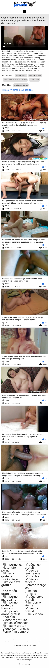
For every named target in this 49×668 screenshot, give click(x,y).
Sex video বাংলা (14, 641)
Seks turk (43, 641)
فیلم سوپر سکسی (33, 641)
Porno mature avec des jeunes (15, 80)
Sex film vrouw (32, 639)
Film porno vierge (7, 639)
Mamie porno (21, 75)
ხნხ (7, 641)
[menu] (24, 11)
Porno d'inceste (35, 75)
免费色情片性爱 (34, 643)
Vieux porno (34, 80)
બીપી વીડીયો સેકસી (20, 639)
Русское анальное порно (19, 643)
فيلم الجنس (23, 641)
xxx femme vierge (21, 85)
